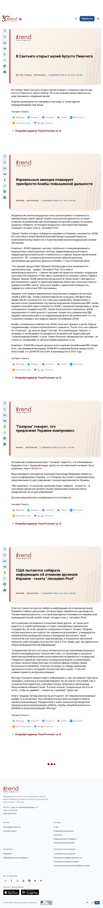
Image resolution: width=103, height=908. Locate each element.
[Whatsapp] (5, 880)
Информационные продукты (15, 858)
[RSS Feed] (41, 880)
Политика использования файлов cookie (71, 866)
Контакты (58, 835)
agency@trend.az (9, 813)
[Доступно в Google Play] (30, 892)
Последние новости (11, 827)
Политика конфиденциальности (68, 858)
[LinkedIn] (35, 880)
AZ (92, 903)
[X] (17, 880)
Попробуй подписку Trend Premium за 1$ (38, 130)
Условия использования (64, 854)
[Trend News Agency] (10, 789)
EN (87, 903)
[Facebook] (11, 880)
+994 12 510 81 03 (10, 810)
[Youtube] (23, 880)
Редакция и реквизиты (64, 831)
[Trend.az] (12, 19)
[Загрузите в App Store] (11, 892)
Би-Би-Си (36, 468)
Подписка (7, 854)
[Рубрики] (98, 18)
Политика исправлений (64, 843)
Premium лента (9, 831)
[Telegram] (29, 880)
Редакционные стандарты (65, 839)
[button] (4, 30)
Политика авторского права (66, 861)
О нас (56, 827)
